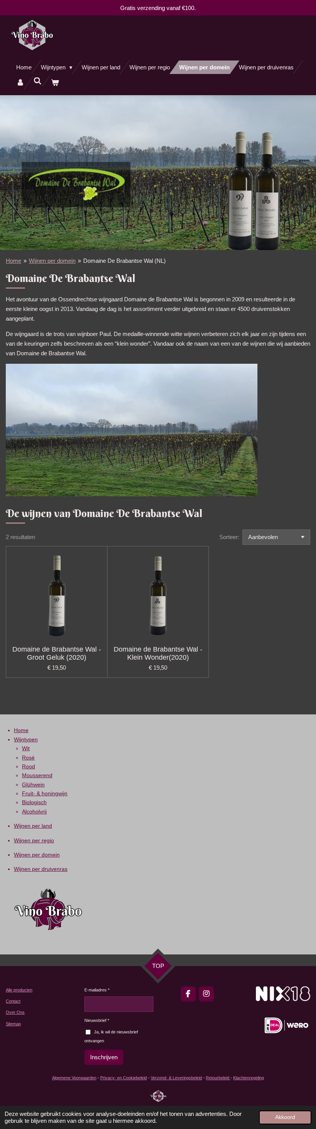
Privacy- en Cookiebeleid (123, 1077)
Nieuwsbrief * (96, 1020)
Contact (13, 1001)
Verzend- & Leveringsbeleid (176, 1077)
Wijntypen (26, 739)
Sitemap (13, 1023)
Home (13, 260)
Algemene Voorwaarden (74, 1077)
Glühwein (33, 784)
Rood (28, 766)
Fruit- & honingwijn (44, 793)
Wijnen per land (33, 826)
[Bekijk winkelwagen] (55, 82)
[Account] (20, 82)
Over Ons (15, 1012)
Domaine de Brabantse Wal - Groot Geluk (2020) (56, 653)
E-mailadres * (96, 990)
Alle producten (19, 990)
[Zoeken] (37, 81)
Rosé (28, 757)
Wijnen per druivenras (40, 869)
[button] (250, 371)
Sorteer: (229, 537)
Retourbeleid (218, 1077)
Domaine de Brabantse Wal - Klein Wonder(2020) (158, 653)
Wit (26, 748)
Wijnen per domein (52, 260)
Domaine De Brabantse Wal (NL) (124, 260)
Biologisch (34, 802)
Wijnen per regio (34, 840)
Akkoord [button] (285, 1117)
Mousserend (37, 775)
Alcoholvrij (34, 811)
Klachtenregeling (248, 1077)
